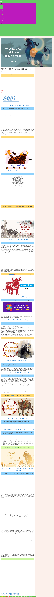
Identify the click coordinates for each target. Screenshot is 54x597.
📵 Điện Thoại (4, 12)
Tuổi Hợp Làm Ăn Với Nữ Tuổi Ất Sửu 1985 (9, 98)
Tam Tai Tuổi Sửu (11, 274)
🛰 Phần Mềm (4, 16)
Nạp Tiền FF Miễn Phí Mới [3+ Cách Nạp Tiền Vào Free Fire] (11, 594)
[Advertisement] (27, 30)
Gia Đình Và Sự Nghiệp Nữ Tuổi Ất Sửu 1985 (9, 96)
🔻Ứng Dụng (4, 18)
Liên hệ (31, 596)
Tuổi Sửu (15, 206)
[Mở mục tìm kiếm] (1, 3)
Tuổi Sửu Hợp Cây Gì (15, 447)
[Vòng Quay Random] (17, 312)
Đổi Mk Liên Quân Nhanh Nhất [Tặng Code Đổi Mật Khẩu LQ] (11, 593)
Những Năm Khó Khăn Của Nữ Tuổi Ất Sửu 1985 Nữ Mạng (11, 101)
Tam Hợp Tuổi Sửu (11, 395)
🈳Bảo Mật (4, 10)
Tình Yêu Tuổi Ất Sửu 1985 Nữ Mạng (8, 97)
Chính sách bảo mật (18, 596)
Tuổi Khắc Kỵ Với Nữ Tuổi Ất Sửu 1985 (8, 100)
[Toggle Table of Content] (1, 92)
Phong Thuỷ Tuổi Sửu (12, 136)
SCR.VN (1, 1)
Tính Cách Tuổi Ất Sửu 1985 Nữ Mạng (8, 95)
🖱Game (3, 20)
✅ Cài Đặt (4, 14)
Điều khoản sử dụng (25, 596)
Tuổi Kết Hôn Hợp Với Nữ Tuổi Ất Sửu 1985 (9, 99)
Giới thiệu (11, 596)
